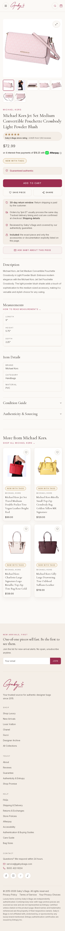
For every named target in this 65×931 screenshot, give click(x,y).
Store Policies (10, 816)
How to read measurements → (22, 309)
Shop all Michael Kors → (19, 443)
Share (49, 192)
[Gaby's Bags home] (17, 6)
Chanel (6, 729)
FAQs (5, 800)
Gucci (6, 735)
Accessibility (9, 827)
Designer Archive (11, 740)
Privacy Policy (10, 894)
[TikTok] (28, 876)
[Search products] (55, 6)
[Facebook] (6, 876)
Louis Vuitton (9, 724)
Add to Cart (32, 183)
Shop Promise (10, 783)
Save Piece (19, 192)
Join (55, 661)
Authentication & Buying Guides (18, 832)
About (6, 762)
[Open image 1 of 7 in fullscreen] (56, 24)
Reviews (7, 767)
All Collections (10, 746)
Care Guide (8, 837)
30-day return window (21, 202)
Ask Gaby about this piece (34, 250)
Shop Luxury (9, 713)
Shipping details (31, 218)
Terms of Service (28, 894)
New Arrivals (9, 719)
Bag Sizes (8, 843)
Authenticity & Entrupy (14, 778)
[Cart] (61, 6)
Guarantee (8, 773)
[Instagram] (13, 876)
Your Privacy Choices (49, 894)
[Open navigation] (5, 6)
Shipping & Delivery (13, 805)
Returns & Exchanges (13, 810)
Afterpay (7, 821)
